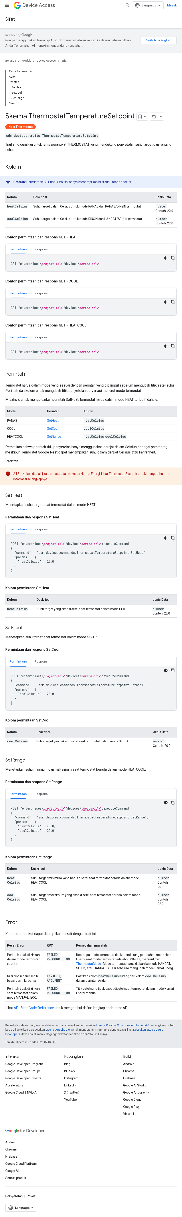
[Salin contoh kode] (172, 258)
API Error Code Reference (34, 1008)
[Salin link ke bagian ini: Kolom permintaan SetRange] (56, 857)
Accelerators (14, 1085)
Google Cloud (132, 1099)
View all (128, 1114)
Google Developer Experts (23, 1078)
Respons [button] (41, 249)
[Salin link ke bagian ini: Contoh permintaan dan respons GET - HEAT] (81, 237)
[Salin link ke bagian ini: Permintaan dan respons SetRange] (66, 782)
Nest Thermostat (20, 127)
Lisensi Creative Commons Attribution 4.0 (122, 1025)
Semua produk (15, 1178)
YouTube (70, 1099)
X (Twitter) (71, 1092)
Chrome (129, 1071)
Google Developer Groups (23, 1071)
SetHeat (53, 420)
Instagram (71, 1078)
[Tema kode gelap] (165, 258)
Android (128, 1064)
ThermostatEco (120, 474)
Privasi (31, 1196)
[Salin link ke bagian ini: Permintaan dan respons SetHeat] (63, 517)
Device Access (38, 5)
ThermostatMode (88, 963)
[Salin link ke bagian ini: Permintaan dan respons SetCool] (63, 649)
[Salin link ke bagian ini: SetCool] (26, 628)
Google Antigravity (136, 1092)
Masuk (172, 5)
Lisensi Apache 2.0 (58, 1029)
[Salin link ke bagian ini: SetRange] (29, 760)
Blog (67, 1064)
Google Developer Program (24, 1064)
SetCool (52, 428)
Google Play (131, 1106)
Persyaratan (14, 1196)
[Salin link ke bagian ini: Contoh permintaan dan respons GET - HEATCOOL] (91, 325)
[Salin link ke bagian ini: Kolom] (25, 167)
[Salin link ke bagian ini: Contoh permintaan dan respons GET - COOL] (82, 281)
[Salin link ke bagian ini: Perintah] (29, 374)
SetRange (54, 436)
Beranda (10, 60)
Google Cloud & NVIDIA (21, 1092)
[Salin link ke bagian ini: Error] (22, 922)
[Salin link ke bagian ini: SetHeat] (26, 495)
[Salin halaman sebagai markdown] (154, 116)
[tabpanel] (91, 262)
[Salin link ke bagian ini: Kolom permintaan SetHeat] (53, 588)
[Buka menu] (7, 5)
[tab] (18, 249)
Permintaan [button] (18, 249)
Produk (26, 60)
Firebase (129, 1078)
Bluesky (69, 1071)
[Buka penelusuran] (127, 5)
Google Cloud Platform (21, 1163)
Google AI (12, 1171)
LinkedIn (70, 1085)
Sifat (10, 19)
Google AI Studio (134, 1085)
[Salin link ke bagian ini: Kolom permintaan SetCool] (53, 720)
